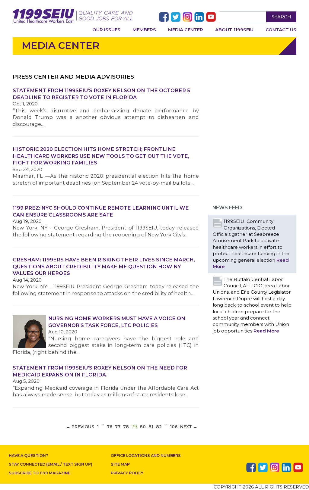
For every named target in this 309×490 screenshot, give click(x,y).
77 (117, 426)
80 (143, 426)
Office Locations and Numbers (146, 455)
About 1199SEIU (234, 30)
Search (281, 17)
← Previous (80, 426)
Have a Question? (28, 455)
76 (109, 426)
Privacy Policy (127, 473)
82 (159, 426)
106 (173, 426)
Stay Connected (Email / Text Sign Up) (50, 464)
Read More (266, 331)
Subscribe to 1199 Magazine (39, 473)
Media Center (185, 30)
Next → (188, 426)
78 (126, 426)
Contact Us (281, 30)
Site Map (120, 464)
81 (150, 426)
